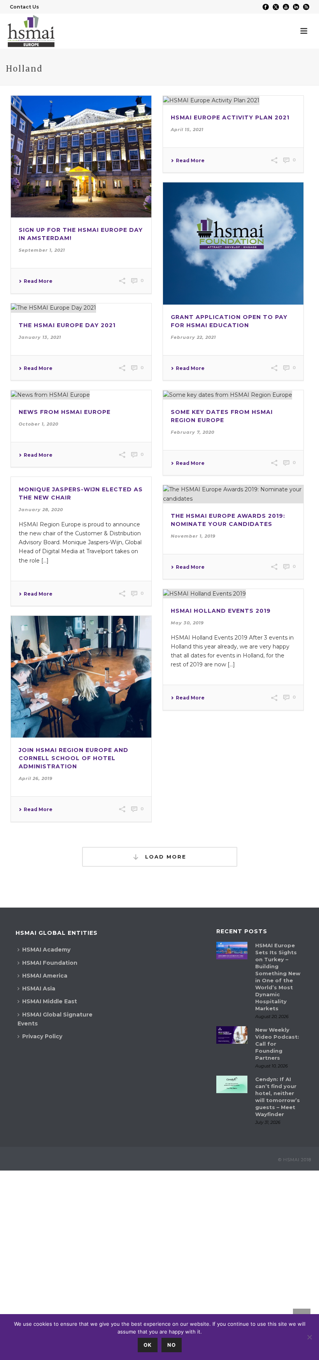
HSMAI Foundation (49, 962)
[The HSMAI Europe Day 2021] (81, 308)
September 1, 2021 (42, 250)
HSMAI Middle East (49, 1001)
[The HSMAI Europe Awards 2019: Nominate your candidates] (233, 494)
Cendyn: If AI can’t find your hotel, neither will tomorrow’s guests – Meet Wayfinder (277, 1096)
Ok (148, 1345)
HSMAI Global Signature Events (55, 1019)
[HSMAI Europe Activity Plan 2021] (233, 100)
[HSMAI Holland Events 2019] (233, 593)
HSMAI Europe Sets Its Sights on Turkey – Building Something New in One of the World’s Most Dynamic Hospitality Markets (277, 976)
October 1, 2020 (38, 424)
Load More (164, 857)
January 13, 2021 (40, 337)
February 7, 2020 (192, 432)
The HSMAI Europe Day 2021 (67, 325)
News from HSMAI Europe (64, 411)
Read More (38, 281)
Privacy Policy (42, 1036)
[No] (309, 1337)
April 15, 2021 (187, 129)
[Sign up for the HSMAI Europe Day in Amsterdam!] (81, 156)
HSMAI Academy (46, 949)
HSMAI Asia (38, 988)
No (171, 1345)
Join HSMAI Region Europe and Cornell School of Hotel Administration (73, 758)
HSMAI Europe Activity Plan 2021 (230, 117)
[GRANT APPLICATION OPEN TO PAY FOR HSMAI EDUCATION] (233, 243)
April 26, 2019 (36, 778)
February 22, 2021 (193, 337)
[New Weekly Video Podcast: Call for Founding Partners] (231, 1035)
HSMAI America (44, 975)
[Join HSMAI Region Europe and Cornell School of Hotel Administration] (81, 677)
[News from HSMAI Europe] (81, 395)
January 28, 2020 (41, 509)
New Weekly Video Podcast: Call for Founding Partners (277, 1044)
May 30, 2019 (187, 623)
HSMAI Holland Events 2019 (221, 610)
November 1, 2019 (193, 536)
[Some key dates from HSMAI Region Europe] (233, 395)
